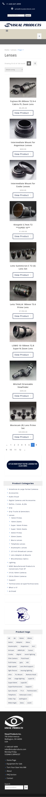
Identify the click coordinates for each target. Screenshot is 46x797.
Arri (33, 646)
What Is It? (13, 587)
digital (19, 654)
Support (12, 580)
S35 (9, 679)
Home (7, 50)
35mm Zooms (16, 536)
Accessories (13, 493)
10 (11, 450)
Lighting (12, 563)
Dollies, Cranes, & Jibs (18, 504)
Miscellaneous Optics (19, 559)
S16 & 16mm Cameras (18, 573)
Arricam (11, 650)
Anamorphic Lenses (19, 548)
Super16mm (12, 683)
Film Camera (12, 658)
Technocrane (32, 691)
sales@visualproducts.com (25, 9)
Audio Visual (14, 497)
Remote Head (31, 674)
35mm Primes (16, 533)
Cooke (10, 654)
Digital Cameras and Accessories (22, 500)
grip (21, 662)
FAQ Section (11, 774)
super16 (31, 679)
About (9, 771)
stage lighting (19, 679)
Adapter (19, 642)
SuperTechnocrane (15, 687)
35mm (29, 638)
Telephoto (12, 695)
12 (20, 450)
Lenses (13, 50)
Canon (30, 650)
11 (15, 450)
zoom (29, 703)
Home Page (11, 760)
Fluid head (25, 658)
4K (9, 638)
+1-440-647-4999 (13, 4)
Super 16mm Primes (19, 525)
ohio (10, 674)
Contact (10, 778)
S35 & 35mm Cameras (18, 576)
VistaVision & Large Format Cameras (23, 489)
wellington (23, 699)
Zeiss (22, 703)
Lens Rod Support (26, 666)
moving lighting (26, 670)
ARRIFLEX (21, 650)
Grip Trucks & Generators (19, 512)
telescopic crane (25, 695)
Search (28, 15)
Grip (10, 508)
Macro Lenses (16, 540)
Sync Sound (12, 691)
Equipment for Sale (14, 764)
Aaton (10, 642)
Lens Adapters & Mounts (21, 555)
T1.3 (22, 691)
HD (27, 662)
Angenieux (25, 646)
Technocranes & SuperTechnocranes (24, 584)
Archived (12, 591)
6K (15, 638)
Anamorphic (12, 646)
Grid (27, 63)
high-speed (12, 666)
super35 (24, 683)
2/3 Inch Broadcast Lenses (21, 551)
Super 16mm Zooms (19, 529)
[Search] (26, 787)
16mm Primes (16, 518)
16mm (21, 638)
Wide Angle (12, 703)
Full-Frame (12, 662)
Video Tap (12, 699)
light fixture (12, 670)
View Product (21, 112)
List (33, 63)
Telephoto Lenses (18, 544)
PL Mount (18, 674)
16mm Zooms (16, 522)
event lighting (30, 654)
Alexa (28, 642)
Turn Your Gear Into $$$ (16, 767)
